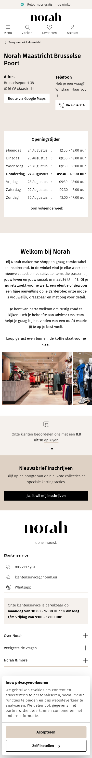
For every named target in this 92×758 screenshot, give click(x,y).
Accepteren (46, 732)
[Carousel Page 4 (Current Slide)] (52, 448)
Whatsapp (23, 587)
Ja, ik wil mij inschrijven (46, 495)
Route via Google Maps (27, 98)
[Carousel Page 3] (48, 448)
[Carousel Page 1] (40, 448)
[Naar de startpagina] (46, 17)
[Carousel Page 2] (44, 448)
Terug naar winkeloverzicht (25, 42)
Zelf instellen (43, 746)
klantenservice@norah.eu (36, 577)
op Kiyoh (51, 440)
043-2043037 (76, 105)
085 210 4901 (25, 567)
